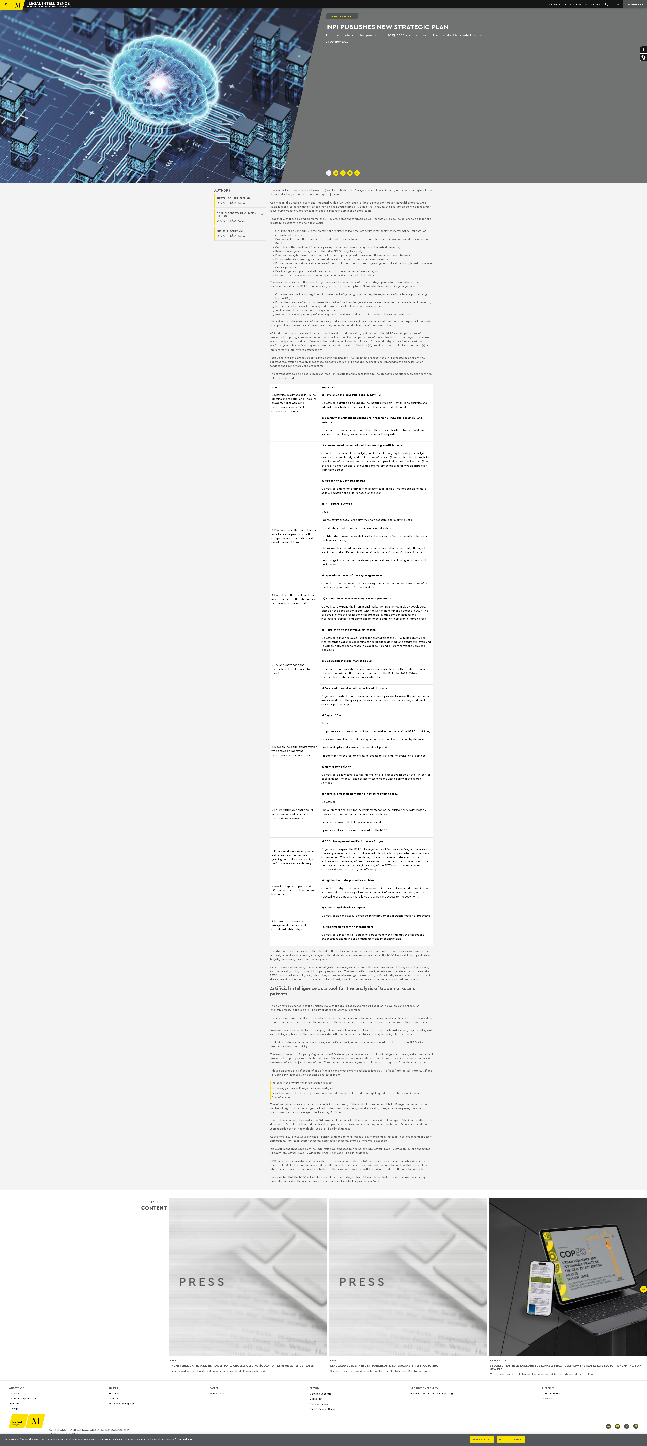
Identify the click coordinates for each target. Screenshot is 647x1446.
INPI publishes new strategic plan (387, 27)
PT (612, 4)
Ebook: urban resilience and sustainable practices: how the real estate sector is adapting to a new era (565, 1367)
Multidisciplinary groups (122, 1403)
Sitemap (13, 1408)
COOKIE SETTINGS (481, 1439)
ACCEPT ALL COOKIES (511, 1439)
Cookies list (316, 1398)
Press (174, 1360)
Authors (222, 190)
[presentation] (172, 1289)
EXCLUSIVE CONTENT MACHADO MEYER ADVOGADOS (49, 6)
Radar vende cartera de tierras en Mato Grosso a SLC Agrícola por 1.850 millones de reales (242, 1365)
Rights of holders (319, 1403)
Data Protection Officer (322, 1408)
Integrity (548, 1388)
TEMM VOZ (547, 1398)
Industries (114, 1398)
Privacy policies (183, 1439)
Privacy (314, 1388)
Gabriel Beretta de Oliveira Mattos (236, 214)
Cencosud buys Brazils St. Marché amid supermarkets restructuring (384, 1365)
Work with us (216, 1393)
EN (618, 4)
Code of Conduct (551, 1393)
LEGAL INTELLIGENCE (49, 3)
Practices (114, 1393)
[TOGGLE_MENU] (6, 5)
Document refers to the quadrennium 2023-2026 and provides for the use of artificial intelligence (404, 35)
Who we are (16, 1388)
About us (14, 1403)
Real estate (498, 1360)
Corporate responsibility (22, 1398)
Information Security (424, 1388)
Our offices (15, 1393)
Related (154, 1204)
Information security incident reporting (431, 1393)
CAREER (113, 1388)
